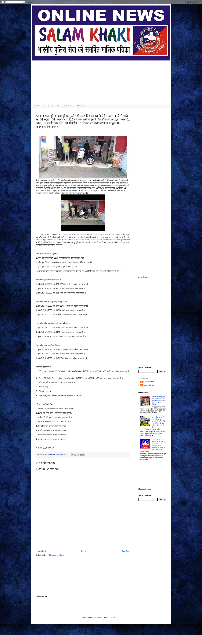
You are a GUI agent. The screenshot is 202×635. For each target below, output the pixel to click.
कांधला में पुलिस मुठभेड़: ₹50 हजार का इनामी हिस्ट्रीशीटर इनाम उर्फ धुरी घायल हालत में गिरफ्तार (158, 401)
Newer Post (41, 551)
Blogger (116, 617)
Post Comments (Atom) (55, 555)
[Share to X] (78, 454)
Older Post (125, 551)
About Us (81, 105)
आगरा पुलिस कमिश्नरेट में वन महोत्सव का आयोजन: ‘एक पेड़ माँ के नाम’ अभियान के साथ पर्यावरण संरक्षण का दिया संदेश (158, 422)
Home (36, 105)
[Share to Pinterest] (83, 454)
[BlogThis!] (75, 454)
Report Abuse (144, 489)
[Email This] (72, 454)
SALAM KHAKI (148, 385)
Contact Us (48, 105)
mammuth (99, 617)
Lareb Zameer (148, 382)
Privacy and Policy (65, 105)
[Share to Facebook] (80, 454)
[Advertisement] (101, 80)
